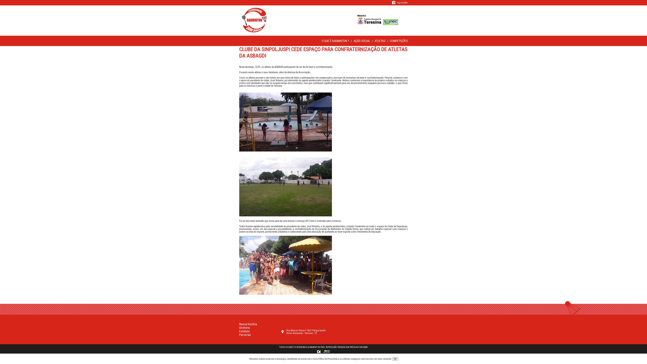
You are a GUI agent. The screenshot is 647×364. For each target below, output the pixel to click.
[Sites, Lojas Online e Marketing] (319, 352)
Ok (395, 359)
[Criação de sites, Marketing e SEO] (326, 352)
